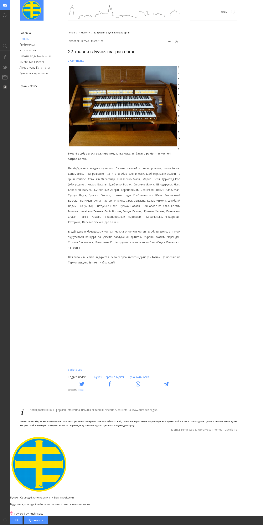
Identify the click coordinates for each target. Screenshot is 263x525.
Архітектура (27, 44)
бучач (98, 377)
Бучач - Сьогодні (32, 10)
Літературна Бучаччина (35, 67)
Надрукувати (176, 41)
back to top (75, 369)
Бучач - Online (29, 86)
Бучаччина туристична (34, 73)
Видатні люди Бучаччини (35, 56)
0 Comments (76, 60)
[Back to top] (5, 520)
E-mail (170, 41)
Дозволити (36, 520)
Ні (16, 520)
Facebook (5, 57)
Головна (73, 32)
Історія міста (28, 50)
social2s (81, 390)
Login (223, 12)
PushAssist (36, 513)
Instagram (5, 77)
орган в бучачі (116, 377)
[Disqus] (124, 317)
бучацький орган (140, 377)
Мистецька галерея (32, 62)
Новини (85, 32)
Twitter (5, 67)
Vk (5, 87)
